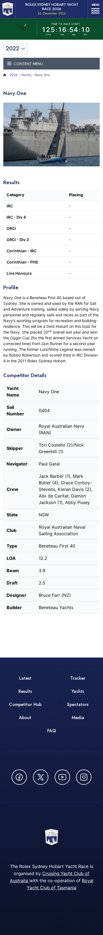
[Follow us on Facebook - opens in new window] (19, 777)
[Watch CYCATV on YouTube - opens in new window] (62, 777)
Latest (25, 678)
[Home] (4, 75)
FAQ (51, 731)
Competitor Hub (25, 704)
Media (78, 717)
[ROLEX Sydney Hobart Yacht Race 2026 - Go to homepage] (7, 9)
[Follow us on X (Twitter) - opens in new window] (40, 777)
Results (25, 691)
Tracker (77, 678)
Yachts (26, 75)
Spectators (77, 704)
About (25, 717)
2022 (14, 75)
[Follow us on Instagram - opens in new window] (83, 777)
